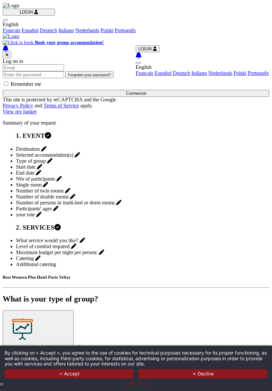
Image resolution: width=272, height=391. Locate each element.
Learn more (136, 383)
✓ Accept (69, 373)
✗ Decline (203, 373)
